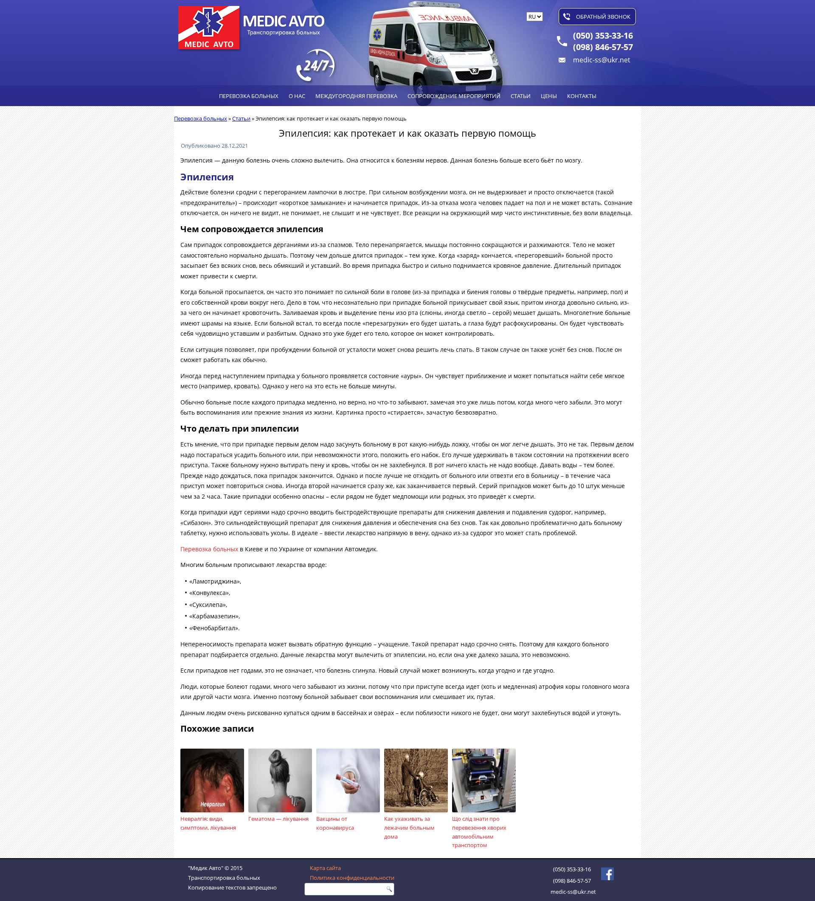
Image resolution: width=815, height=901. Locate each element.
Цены (549, 96)
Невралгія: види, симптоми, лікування (208, 823)
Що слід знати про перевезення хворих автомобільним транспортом (479, 832)
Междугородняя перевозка (356, 96)
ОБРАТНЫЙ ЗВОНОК (603, 16)
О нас (297, 96)
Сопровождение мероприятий (454, 96)
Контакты (581, 96)
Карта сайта (325, 868)
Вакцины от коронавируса (335, 823)
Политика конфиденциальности (352, 877)
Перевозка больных (248, 96)
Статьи (521, 96)
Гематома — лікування (278, 818)
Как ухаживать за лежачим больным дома (409, 827)
